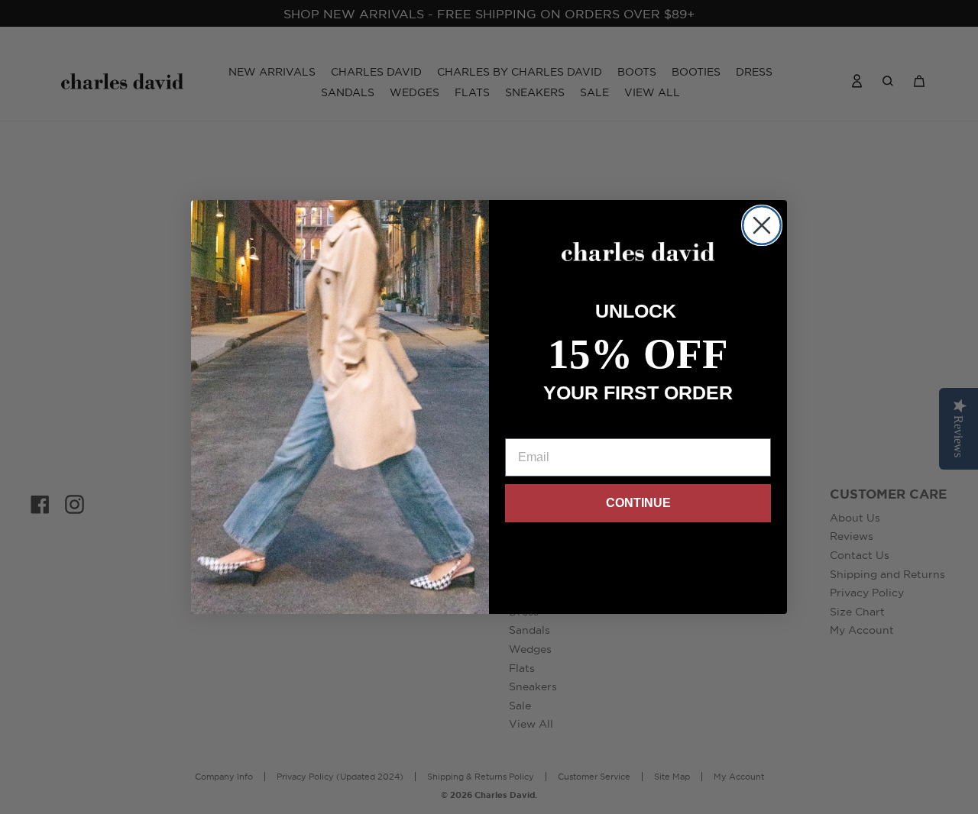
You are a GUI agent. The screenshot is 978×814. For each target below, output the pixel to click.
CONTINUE (638, 502)
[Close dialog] (762, 225)
